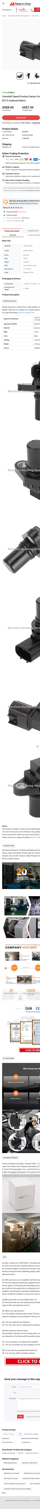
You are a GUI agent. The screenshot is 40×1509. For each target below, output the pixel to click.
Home (4, 16)
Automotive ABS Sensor (29, 1463)
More (4, 1493)
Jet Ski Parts (26, 1442)
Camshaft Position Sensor (31, 1478)
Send (20, 1416)
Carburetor (5, 1438)
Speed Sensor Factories (11, 1473)
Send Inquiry (21, 118)
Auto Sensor (35, 16)
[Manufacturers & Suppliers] (20, 4)
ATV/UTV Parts (7, 1442)
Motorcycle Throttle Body (30, 1438)
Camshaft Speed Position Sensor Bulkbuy (17, 1489)
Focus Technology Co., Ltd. (27, 1500)
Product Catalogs (32, 1434)
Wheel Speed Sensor (10, 1463)
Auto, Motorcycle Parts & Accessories (18, 16)
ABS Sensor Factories (11, 1478)
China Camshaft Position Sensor (14, 1484)
